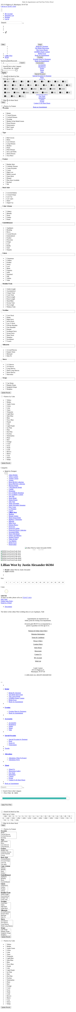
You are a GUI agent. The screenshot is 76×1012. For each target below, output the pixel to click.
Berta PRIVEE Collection (17, 484)
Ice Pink (9, 428)
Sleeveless (10, 374)
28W (17, 93)
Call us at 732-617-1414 (8, 6)
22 (38, 85)
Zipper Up (10, 203)
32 (7, 89)
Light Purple (11, 426)
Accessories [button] (8, 719)
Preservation (12, 544)
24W (63, 89)
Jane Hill (11, 496)
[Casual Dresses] (9, 834)
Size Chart (4, 599)
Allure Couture (13, 477)
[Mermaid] (5, 915)
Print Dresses (11, 150)
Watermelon (10, 436)
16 (15, 85)
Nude (8, 448)
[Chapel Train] (5, 898)
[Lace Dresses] (5, 845)
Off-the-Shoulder (12, 325)
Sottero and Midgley (15, 535)
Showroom (38, 651)
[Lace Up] (5, 862)
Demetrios (12, 491)
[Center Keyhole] (7, 854)
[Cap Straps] (6, 930)
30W (27, 93)
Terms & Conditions (38, 637)
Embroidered (11, 236)
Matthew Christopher (15, 519)
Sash (8, 248)
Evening (9, 119)
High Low (10, 172)
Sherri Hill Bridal (14, 534)
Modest (9, 146)
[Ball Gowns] (5, 841)
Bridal (9, 113)
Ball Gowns (10, 138)
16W (25, 89)
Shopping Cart (9, 15)
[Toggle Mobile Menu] (1, 682)
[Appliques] (5, 877)
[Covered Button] (5, 859)
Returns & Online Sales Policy (38, 631)
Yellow (9, 400)
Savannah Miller (14, 532)
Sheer (8, 201)
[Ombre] (3, 873)
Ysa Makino (12, 541)
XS (54, 93)
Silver (8, 457)
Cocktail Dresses (12, 117)
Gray (8, 455)
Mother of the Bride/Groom (15, 121)
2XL (22, 96)
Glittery (9, 211)
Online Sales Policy (7, 601)
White (9, 459)
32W (36, 93)
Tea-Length (10, 305)
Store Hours (38, 648)
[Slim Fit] (5, 917)
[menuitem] (40, 14)
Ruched (9, 182)
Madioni (11, 514)
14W (16, 89)
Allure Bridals (13, 475)
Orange (9, 442)
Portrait (9, 329)
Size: (2, 578)
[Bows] (5, 880)
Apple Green (11, 404)
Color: (3, 587)
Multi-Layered (11, 174)
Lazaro (11, 510)
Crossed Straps (11, 195)
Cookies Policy (38, 644)
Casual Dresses (11, 115)
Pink (8, 430)
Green (9, 406)
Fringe (9, 242)
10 (57, 82)
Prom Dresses (11, 123)
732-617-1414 (26, 597)
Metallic (9, 213)
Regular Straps (11, 385)
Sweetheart (10, 339)
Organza (9, 270)
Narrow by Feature (10, 106)
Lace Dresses (11, 142)
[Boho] (5, 843)
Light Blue (10, 414)
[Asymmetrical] (5, 896)
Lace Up (9, 197)
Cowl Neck (10, 315)
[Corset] (7, 855)
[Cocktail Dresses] (9, 836)
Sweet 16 (10, 129)
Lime (8, 408)
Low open (10, 199)
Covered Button (12, 193)
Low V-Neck (11, 323)
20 (30, 85)
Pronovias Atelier (14, 528)
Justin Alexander (14, 503)
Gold (8, 450)
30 (69, 85)
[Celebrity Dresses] (7, 852)
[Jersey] (4, 891)
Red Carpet (10, 127)
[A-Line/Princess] (5, 912)
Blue (8, 418)
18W (35, 89)
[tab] (40, 507)
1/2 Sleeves (10, 364)
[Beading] (5, 878)
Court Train (10, 295)
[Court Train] (5, 899)
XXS (46, 93)
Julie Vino (12, 502)
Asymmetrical (11, 291)
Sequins (9, 250)
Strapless (9, 337)
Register (7, 17)
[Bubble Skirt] (7, 850)
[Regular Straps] (6, 931)
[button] (40, 45)
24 (46, 85)
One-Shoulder (11, 327)
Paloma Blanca (13, 525)
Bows (8, 232)
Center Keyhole (12, 168)
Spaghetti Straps (12, 387)
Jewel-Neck (10, 321)
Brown (9, 451)
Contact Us (37, 654)
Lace (8, 244)
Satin (8, 272)
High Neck (10, 319)
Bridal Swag (13, 543)
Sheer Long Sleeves (13, 370)
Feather (9, 238)
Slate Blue (10, 416)
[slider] (67, 798)
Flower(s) (10, 240)
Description (8, 606)
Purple (9, 422)
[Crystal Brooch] (5, 882)
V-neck (9, 341)
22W (53, 89)
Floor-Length (11, 297)
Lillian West (13, 512)
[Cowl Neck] (6, 903)
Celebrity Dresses (12, 166)
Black (8, 453)
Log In (7, 19)
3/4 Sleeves (10, 366)
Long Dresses (11, 144)
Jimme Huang (13, 500)
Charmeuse (10, 258)
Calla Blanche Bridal (15, 487)
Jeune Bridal (13, 498)
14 (7, 85)
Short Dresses (11, 153)
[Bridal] (9, 833)
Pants (8, 148)
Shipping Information (38, 634)
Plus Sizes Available (13, 180)
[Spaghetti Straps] (6, 933)
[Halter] (6, 905)
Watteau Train (11, 307)
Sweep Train (11, 303)
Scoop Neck (10, 333)
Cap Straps (10, 383)
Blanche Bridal (13, 485)
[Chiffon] (4, 887)
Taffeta (9, 278)
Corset (9, 170)
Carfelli (11, 489)
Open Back (10, 176)
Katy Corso (12, 507)
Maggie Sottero (13, 516)
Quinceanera (11, 125)
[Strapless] (6, 935)
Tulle (8, 280)
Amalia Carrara (13, 478)
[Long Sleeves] (7, 924)
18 (23, 85)
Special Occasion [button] (10, 735)
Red (8, 440)
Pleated (9, 178)
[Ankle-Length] (5, 894)
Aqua (8, 410)
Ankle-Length (11, 289)
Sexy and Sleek (11, 152)
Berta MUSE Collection (16, 482)
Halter (9, 317)
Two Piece (10, 155)
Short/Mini (10, 301)
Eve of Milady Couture (16, 494)
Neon (8, 215)
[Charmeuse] (4, 886)
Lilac (8, 424)
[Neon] (3, 871)
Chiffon (9, 260)
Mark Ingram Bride (15, 518)
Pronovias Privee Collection (17, 530)
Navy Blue (10, 420)
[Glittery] (3, 868)
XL (14, 96)
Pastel (8, 219)
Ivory (8, 446)
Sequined (10, 274)
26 (54, 85)
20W (44, 89)
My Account (9, 14)
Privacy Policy (38, 641)
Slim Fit (9, 356)
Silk (8, 276)
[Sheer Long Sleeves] (7, 926)
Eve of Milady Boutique (16, 493)
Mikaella (11, 521)
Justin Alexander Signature (17, 505)
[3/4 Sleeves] (7, 923)
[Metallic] (3, 870)
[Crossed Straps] (5, 861)
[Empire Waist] (5, 914)
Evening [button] (7, 707)
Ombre (9, 217)
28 (61, 85)
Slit (8, 184)
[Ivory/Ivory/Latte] (6, 591)
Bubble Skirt (11, 164)
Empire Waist (11, 352)
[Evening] (9, 838)
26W (8, 93)
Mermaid (9, 354)
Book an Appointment (12, 783)
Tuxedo (7, 748)
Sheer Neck (10, 335)
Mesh (8, 268)
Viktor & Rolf (13, 539)
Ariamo (11, 480)
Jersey (9, 264)
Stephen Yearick (14, 537)
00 (16, 82)
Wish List (38, 661)
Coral (8, 444)
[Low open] (5, 864)
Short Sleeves (11, 372)
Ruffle (9, 246)
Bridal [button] (7, 689)
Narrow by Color (9, 396)
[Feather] (4, 889)
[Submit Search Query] (23, 787)
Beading (9, 230)
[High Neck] (6, 907)
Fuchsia (9, 434)
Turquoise (10, 412)
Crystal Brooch (11, 234)
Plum (8, 438)
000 (7, 82)
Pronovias (12, 527)
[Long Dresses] (5, 846)
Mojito (9, 402)
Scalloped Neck (12, 331)
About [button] (7, 765)
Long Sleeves (11, 368)
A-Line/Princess (12, 350)
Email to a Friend (6, 603)
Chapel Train (11, 293)
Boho (8, 140)
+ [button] (6, 473)
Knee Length (11, 299)
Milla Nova (12, 523)
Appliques (10, 228)
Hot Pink (9, 432)
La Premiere (12, 509)
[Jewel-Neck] (6, 908)
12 (65, 82)
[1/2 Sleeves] (7, 921)
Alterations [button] (8, 754)
